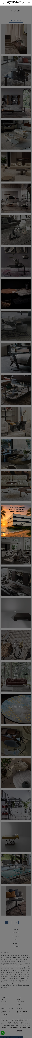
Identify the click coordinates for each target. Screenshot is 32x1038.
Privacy (3, 1037)
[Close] (30, 503)
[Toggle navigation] (29, 3)
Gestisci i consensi (17, 1037)
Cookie (8, 1037)
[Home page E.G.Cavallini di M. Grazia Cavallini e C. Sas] (16, 3)
